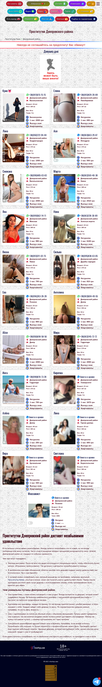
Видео (28, 11)
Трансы (54, 11)
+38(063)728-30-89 (88, 215)
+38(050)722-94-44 (37, 135)
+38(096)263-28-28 (38, 296)
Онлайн (59, 4)
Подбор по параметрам (81, 19)
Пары (40, 11)
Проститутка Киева (16, 580)
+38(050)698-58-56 (38, 336)
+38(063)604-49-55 (89, 296)
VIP (89, 4)
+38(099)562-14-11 (37, 215)
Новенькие (75, 4)
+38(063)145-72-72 (88, 336)
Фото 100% (13, 11)
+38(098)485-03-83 (38, 175)
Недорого (29, 19)
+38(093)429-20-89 (89, 94)
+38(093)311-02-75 (37, 256)
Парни (68, 11)
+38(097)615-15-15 (37, 94)
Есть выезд (11, 19)
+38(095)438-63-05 (89, 256)
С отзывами (84, 11)
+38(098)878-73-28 (37, 377)
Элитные (60, 19)
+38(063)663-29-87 (88, 135)
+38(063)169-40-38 (89, 175)
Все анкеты (14, 4)
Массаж (45, 19)
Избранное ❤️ (38, 4)
